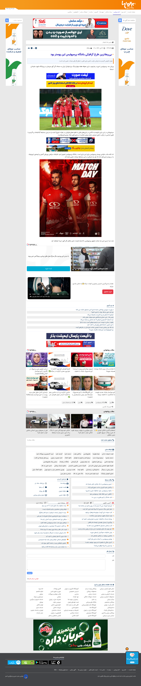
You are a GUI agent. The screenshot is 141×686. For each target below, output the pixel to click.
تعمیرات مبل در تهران (55, 599)
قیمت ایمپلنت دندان (107, 454)
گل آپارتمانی (74, 462)
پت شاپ (94, 599)
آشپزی (96, 12)
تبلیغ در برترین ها (82, 670)
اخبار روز (124, 12)
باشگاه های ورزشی (91, 602)
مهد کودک (76, 597)
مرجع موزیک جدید (98, 458)
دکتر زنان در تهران (109, 605)
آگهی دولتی (73, 670)
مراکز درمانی (110, 599)
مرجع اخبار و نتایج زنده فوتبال (82, 458)
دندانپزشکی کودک (109, 610)
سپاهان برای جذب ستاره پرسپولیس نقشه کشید (54, 523)
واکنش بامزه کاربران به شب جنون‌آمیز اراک (100, 487)
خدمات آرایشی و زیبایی (107, 594)
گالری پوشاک (57, 589)
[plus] (36, 48)
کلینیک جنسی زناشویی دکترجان (77, 466)
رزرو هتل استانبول (97, 462)
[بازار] (27, 662)
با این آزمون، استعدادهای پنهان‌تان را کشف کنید (100, 325)
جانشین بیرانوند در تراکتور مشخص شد (101, 536)
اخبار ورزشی (117, 12)
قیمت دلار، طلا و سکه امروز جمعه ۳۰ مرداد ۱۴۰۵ (53, 529)
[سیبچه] (55, 662)
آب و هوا (41, 487)
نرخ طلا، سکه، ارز (39, 483)
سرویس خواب (57, 602)
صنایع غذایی (75, 607)
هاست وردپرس (71, 470)
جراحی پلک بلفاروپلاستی (50, 462)
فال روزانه (41, 491)
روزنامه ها (63, 483)
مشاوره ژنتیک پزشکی (60, 466)
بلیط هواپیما (96, 454)
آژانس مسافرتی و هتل (55, 616)
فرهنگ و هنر (84, 12)
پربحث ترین (39, 503)
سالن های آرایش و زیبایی (107, 589)
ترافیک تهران (62, 491)
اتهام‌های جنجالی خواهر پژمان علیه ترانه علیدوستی (52, 540)
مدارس (77, 594)
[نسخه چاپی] (28, 48)
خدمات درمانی (92, 594)
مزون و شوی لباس (56, 591)
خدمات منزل (39, 607)
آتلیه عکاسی (75, 616)
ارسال (29, 573)
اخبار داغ (86, 503)
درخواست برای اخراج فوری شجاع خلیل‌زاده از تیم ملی (52, 516)
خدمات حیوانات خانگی (90, 597)
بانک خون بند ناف (78, 473)
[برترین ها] (128, 5)
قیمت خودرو (62, 487)
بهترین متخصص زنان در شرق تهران (54, 470)
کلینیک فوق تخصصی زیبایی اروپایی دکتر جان (100, 466)
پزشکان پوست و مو (90, 589)
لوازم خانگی (40, 605)
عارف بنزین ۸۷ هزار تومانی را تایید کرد (56, 536)
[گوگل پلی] (41, 662)
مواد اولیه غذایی (108, 462)
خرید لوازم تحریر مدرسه (92, 473)
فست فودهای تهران (73, 602)
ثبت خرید (48, 268)
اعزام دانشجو (39, 591)
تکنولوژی (76, 12)
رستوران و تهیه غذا (73, 599)
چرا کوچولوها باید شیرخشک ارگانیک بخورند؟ (101, 330)
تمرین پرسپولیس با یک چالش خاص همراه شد (99, 484)
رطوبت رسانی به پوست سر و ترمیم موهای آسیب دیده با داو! (96, 322)
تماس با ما (102, 670)
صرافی (41, 594)
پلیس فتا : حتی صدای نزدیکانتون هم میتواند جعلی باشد (98, 317)
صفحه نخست (131, 12)
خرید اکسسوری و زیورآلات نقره (45, 454)
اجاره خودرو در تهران (56, 458)
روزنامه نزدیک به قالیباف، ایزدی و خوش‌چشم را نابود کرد (97, 519)
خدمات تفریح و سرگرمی (36, 599)
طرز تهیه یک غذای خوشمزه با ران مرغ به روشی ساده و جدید (94, 529)
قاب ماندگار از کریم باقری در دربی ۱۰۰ (102, 497)
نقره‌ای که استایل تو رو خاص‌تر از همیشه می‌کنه (100, 315)
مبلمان (59, 597)
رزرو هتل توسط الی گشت (41, 458)
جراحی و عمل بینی (66, 473)
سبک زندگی (108, 12)
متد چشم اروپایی (85, 462)
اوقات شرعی (62, 495)
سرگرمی (70, 12)
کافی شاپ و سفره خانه (72, 605)
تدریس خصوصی (74, 591)
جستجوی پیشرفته (63, 670)
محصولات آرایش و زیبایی (107, 597)
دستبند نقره (68, 454)
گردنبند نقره (59, 454)
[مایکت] (14, 662)
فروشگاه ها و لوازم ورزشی (89, 605)
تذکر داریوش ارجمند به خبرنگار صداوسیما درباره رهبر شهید (50, 533)
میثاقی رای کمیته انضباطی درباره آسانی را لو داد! (53, 519)
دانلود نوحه (81, 470)
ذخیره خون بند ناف (46, 466)
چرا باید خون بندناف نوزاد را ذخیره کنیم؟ (102, 312)
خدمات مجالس (74, 613)
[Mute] (76, 269)
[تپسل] (28, 245)
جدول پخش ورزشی (38, 495)
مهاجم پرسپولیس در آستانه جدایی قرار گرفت (100, 539)
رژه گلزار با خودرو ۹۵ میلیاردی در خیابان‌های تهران (52, 526)
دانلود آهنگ (68, 458)
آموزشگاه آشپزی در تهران (72, 589)
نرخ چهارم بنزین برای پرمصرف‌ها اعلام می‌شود (54, 547)
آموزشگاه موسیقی (91, 613)
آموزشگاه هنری (92, 616)
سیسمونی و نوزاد (38, 597)
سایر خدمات (39, 613)
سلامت (91, 12)
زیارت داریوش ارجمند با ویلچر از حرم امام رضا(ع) (52, 512)
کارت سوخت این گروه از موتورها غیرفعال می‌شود (98, 512)
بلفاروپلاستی (87, 454)
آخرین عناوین (107, 503)
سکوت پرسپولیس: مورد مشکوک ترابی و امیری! (99, 491)
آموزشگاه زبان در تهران (90, 610)
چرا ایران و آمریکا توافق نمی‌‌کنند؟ (103, 546)
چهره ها (102, 12)
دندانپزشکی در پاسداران (92, 470)
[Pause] (73, 269)
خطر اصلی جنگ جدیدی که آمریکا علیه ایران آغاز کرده (97, 509)
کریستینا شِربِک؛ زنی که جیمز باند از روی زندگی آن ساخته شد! (95, 506)
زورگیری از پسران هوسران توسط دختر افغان (100, 522)
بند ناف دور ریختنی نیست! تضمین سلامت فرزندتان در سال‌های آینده (94, 327)
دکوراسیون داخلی (56, 605)
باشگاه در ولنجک (64, 462)
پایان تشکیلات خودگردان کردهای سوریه (101, 533)
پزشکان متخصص (109, 602)
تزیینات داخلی (57, 607)
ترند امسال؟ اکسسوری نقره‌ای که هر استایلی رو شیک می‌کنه (97, 320)
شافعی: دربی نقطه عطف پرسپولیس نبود (101, 494)
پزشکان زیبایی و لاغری (108, 613)
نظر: (113, 560)
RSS (55, 670)
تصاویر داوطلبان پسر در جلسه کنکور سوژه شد (53, 543)
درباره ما (109, 670)
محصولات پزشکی (91, 591)
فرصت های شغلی (93, 670)
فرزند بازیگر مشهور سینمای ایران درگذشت (100, 516)
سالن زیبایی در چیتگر (107, 470)
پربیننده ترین (61, 503)
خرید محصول (108, 292)
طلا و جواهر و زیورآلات (54, 594)
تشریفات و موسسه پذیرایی (71, 610)
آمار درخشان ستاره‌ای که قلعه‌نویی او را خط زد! (99, 526)
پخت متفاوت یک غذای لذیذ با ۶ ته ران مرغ (54, 506)
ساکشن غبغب (77, 454)
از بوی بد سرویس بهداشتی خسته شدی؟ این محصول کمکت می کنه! (94, 310)
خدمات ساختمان (56, 610)
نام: (113, 556)
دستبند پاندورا (109, 458)
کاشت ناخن (111, 591)
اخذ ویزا (41, 589)
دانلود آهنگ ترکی (37, 470)
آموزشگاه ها (93, 607)
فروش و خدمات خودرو (37, 610)
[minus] (31, 48)
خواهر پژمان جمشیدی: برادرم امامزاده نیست (54, 509)
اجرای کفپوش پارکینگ (107, 473)
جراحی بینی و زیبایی (108, 616)
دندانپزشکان (110, 607)
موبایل (41, 602)
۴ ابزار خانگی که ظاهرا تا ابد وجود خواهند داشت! (98, 542)
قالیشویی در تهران (56, 613)
